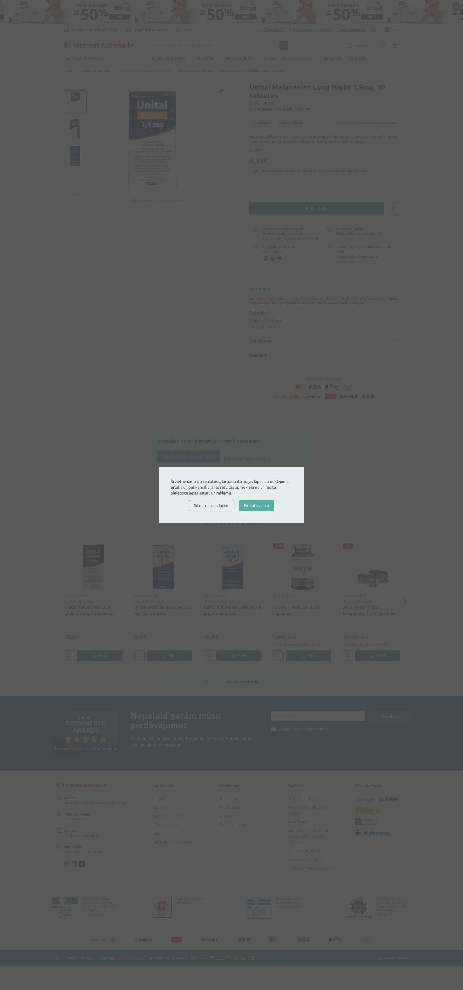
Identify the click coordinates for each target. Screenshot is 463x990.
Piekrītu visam (256, 505)
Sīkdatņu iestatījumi (211, 505)
